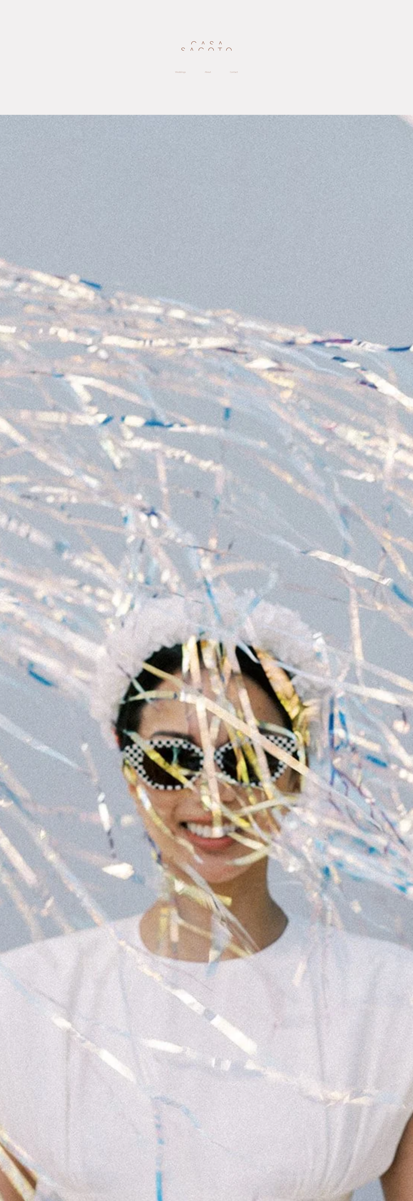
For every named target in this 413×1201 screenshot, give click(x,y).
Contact (234, 72)
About (208, 72)
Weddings (180, 72)
